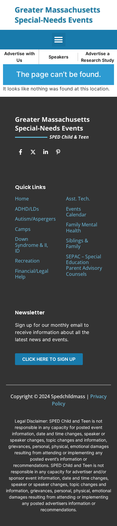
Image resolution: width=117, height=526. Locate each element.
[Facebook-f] (20, 151)
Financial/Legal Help (31, 274)
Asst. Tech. (78, 198)
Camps (23, 229)
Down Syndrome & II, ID (31, 245)
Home (22, 198)
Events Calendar (76, 212)
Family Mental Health (81, 227)
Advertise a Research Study (97, 57)
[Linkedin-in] (45, 151)
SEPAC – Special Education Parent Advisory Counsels (84, 265)
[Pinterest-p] (58, 151)
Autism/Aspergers (35, 219)
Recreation (27, 260)
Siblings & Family (77, 243)
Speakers (58, 56)
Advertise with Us (19, 57)
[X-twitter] (33, 151)
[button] (58, 39)
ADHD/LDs (27, 209)
